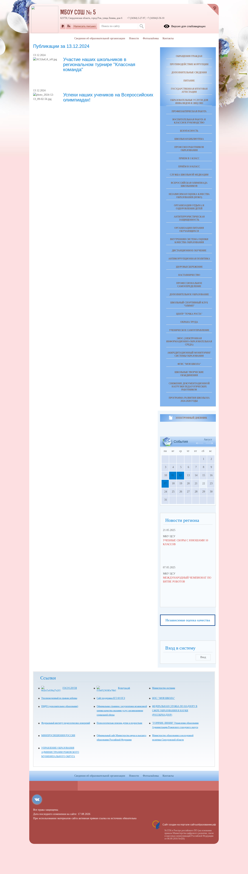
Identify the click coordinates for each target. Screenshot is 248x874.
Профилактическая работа (189, 111)
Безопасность (189, 130)
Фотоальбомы (151, 38)
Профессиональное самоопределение (189, 285)
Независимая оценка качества (187, 620)
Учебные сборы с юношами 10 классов (185, 542)
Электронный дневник (191, 417)
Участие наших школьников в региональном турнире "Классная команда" (99, 64)
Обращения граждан (189, 56)
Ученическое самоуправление (189, 330)
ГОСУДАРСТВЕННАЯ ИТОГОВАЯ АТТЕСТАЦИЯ (189, 90)
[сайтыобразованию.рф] (213, 10)
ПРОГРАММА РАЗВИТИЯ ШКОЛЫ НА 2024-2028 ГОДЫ (189, 399)
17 (165, 483)
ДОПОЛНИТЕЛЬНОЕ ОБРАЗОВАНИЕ (189, 294)
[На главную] (62, 26)
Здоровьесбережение (189, 266)
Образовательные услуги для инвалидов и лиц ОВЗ (189, 102)
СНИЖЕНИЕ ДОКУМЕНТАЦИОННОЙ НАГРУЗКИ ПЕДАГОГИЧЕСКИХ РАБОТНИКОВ (189, 386)
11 (172, 475)
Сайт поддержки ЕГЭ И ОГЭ (111, 698)
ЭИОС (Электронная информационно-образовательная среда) (189, 341)
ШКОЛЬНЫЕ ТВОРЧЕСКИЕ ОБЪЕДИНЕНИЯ (189, 374)
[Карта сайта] (69, 26)
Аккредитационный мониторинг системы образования (189, 354)
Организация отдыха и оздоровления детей (189, 207)
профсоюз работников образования (189, 149)
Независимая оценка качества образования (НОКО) (189, 196)
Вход (203, 657)
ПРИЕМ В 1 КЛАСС (189, 158)
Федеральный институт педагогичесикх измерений (65, 723)
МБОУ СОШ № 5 (78, 13)
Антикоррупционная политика (189, 258)
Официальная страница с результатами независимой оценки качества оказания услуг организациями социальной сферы (122, 710)
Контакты (168, 38)
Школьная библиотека (189, 139)
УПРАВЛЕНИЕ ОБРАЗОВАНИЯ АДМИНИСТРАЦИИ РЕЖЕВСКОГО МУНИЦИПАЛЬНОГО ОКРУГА (60, 752)
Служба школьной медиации (189, 174)
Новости (134, 38)
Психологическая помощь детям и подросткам (119, 723)
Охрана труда (189, 322)
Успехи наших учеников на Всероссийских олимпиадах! (108, 97)
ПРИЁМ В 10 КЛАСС (189, 166)
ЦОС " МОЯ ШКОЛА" (163, 698)
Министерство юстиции (163, 688)
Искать (141, 26)
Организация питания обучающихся (189, 229)
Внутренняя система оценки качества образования (189, 241)
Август (208, 439)
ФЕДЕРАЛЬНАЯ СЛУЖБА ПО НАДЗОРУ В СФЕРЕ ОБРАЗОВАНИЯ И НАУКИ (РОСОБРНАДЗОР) (174, 710)
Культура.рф (124, 688)
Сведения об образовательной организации (99, 38)
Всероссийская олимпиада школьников (189, 184)
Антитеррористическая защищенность (189, 218)
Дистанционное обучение (189, 250)
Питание (189, 80)
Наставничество (189, 275)
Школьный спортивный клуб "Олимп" (189, 304)
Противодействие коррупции (189, 64)
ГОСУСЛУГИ (70, 688)
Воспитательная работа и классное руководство (189, 121)
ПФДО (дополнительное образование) (59, 706)
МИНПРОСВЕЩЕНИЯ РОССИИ (58, 735)
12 (180, 475)
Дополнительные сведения (189, 72)
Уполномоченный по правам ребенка (59, 698)
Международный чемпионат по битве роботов (187, 579)
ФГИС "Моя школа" (189, 364)
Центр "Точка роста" (189, 314)
